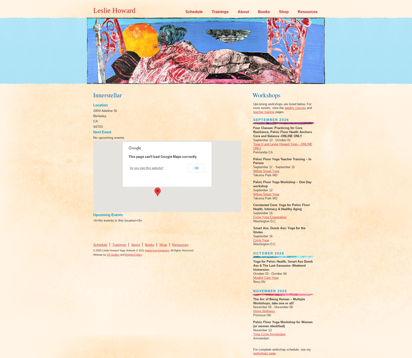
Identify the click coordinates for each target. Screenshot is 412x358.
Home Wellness (264, 311)
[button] (157, 192)
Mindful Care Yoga (265, 278)
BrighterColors (133, 254)
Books (264, 12)
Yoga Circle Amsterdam (269, 334)
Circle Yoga (261, 240)
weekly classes (295, 108)
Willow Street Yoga (266, 171)
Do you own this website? (147, 168)
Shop (284, 12)
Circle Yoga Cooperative (269, 217)
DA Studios (113, 254)
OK (196, 168)
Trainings (220, 12)
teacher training (263, 112)
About (243, 12)
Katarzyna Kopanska (157, 250)
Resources (308, 12)
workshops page (264, 353)
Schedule (194, 12)
